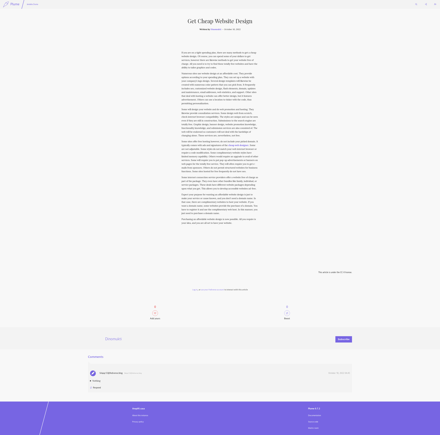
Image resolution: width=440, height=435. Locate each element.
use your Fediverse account (212, 290)
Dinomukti (216, 29)
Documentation (314, 415)
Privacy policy (138, 422)
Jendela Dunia (32, 4)
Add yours (155, 318)
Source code (313, 422)
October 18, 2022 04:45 (339, 373)
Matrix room (313, 428)
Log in (195, 290)
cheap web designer (238, 145)
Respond (97, 388)
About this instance (140, 415)
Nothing (96, 381)
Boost (287, 318)
